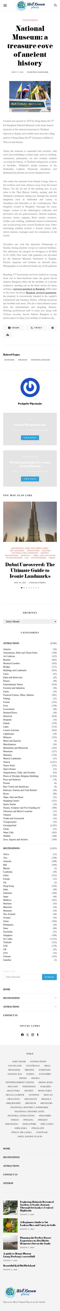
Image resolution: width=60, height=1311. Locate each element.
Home (6, 989)
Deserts (45, 553)
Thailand (7, 942)
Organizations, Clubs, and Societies (19, 773)
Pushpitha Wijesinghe (37, 72)
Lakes (5, 727)
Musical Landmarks (12, 758)
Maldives (7, 900)
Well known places (30, 1136)
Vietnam (7, 956)
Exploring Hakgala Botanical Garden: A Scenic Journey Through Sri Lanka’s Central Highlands (37, 1206)
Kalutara (14, 1091)
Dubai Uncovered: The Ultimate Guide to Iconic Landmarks (30, 570)
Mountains (8, 751)
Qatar (5, 928)
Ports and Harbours (12, 780)
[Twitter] (27, 1034)
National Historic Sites (30, 1111)
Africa (6, 854)
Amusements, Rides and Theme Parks (29, 548)
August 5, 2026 (27, 1214)
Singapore (7, 935)
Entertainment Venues (13, 684)
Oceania (6, 918)
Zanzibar (7, 960)
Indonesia (7, 893)
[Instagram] (32, 1034)
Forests (6, 702)
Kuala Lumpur (15, 1095)
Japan (5, 897)
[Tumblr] (38, 1034)
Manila (47, 1099)
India (5, 889)
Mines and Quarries (12, 741)
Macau (49, 1095)
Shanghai (12, 1124)
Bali (30, 419)
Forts (5, 706)
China (5, 875)
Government (8, 709)
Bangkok (9, 360)
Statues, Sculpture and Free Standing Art (21, 808)
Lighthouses (8, 734)
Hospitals (26, 555)
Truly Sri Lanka (22, 1132)
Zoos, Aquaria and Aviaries (15, 839)
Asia (5, 858)
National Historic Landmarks (30, 1107)
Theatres (7, 815)
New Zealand (9, 914)
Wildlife (7, 836)
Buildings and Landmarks (25, 553)
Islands (6, 723)
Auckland (15, 1066)
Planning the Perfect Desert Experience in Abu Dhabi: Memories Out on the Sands (35, 1240)
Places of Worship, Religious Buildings (21, 776)
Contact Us (10, 1015)
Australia (7, 861)
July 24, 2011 (18, 430)
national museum (41, 360)
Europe (6, 879)
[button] (21, 588)
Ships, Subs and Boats (44, 555)
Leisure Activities (11, 730)
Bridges (6, 667)
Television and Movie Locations (17, 811)
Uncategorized (30, 20)
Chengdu (45, 1070)
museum (23, 360)
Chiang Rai (15, 1074)
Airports (7, 649)
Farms (6, 691)
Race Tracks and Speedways (16, 787)
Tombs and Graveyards (13, 818)
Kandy (30, 1091)
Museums (7, 755)
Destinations (11, 555)
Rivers (6, 794)
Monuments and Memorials (15, 748)
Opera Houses (9, 769)
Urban (52, 558)
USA (5, 953)
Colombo (45, 1074)
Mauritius (7, 907)
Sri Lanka (7, 939)
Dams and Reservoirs (12, 677)
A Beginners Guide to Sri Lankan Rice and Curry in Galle (38, 1224)
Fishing (6, 699)
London (34, 1095)
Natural (6, 762)
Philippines (8, 925)
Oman (6, 921)
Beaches (46, 550)
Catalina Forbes (37, 583)
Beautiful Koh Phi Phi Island (19, 1265)
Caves (5, 674)
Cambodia (7, 872)
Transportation (14, 558)
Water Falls (8, 832)
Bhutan (6, 868)
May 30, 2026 (20, 583)
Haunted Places (10, 713)
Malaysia (7, 737)
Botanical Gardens (11, 663)
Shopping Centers (11, 801)
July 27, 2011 (18, 72)
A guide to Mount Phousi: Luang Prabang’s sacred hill (19, 1255)
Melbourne (14, 1103)
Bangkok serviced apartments (41, 292)
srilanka (21, 1128)
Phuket (43, 1120)
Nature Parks (9, 765)
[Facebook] (22, 1034)
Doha (23, 1078)
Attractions (33, 550)
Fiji (4, 882)
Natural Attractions (22, 1116)
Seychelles (8, 932)
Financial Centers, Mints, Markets (18, 695)
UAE (26, 558)
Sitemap (8, 1183)
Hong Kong (8, 886)
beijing (30, 1070)
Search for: (9, 971)
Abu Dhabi (19, 1061)
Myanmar (7, 911)
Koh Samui (45, 1091)
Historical (7, 716)
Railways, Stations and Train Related (20, 790)
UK (4, 949)
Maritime (7, 904)
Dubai (36, 1078)
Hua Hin (13, 1086)
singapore (30, 1124)
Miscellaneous (9, 744)
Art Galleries (17, 550)
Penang (28, 1120)
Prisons (6, 783)
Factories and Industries (14, 688)
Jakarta (46, 1086)
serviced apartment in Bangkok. (29, 289)
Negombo (45, 1116)
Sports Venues (9, 804)
